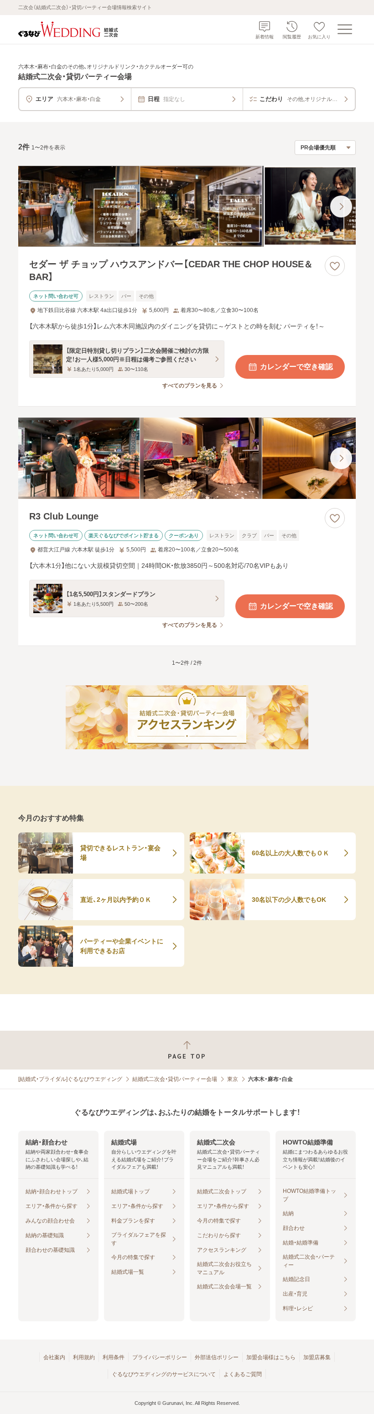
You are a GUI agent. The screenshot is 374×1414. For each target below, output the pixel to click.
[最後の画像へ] (341, 206)
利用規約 (84, 1357)
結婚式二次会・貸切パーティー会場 (174, 1079)
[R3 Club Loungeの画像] (187, 458)
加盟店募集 (317, 1357)
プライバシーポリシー (159, 1357)
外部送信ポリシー (217, 1357)
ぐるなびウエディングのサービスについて (164, 1374)
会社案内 (54, 1357)
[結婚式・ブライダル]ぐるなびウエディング (70, 1079)
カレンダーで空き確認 (296, 367)
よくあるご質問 (242, 1374)
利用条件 (114, 1357)
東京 (232, 1079)
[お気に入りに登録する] (335, 266)
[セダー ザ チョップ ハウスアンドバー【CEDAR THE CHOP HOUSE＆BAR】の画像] (187, 206)
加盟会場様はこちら (271, 1357)
